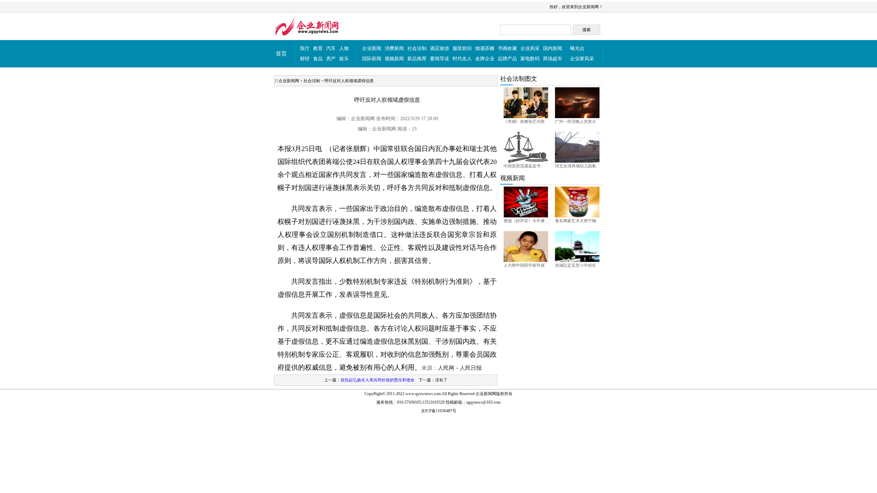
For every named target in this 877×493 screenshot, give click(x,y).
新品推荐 (417, 58)
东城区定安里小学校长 (575, 265)
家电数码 (530, 58)
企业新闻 (371, 48)
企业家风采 (582, 58)
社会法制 (417, 48)
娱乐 (344, 58)
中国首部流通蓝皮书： (524, 166)
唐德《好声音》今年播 (524, 220)
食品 (318, 58)
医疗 (305, 48)
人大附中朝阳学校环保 (524, 265)
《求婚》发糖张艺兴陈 (524, 121)
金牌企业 (484, 58)
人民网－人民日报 (460, 368)
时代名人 (462, 58)
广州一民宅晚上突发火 (575, 121)
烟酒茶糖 (484, 48)
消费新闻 (394, 48)
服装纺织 (462, 48)
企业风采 (530, 48)
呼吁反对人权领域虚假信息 (349, 80)
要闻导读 (439, 58)
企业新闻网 (289, 80)
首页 (281, 53)
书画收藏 (507, 48)
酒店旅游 (439, 48)
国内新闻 (552, 48)
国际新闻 (371, 58)
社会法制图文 (518, 78)
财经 (305, 58)
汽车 (331, 48)
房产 (331, 58)
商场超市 (552, 58)
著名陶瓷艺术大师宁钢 (575, 220)
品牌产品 (507, 58)
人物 (344, 48)
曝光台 (577, 48)
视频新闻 (394, 58)
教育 (318, 48)
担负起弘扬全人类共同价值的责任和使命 (378, 380)
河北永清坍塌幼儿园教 (575, 166)
